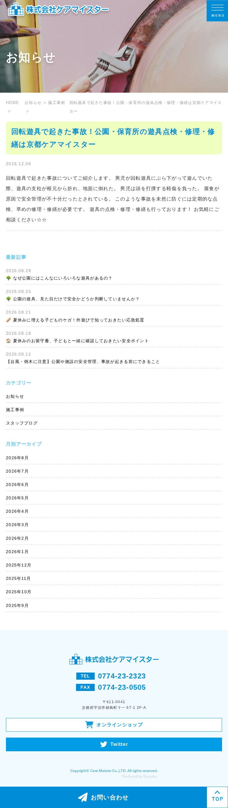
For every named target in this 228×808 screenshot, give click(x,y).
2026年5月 (17, 497)
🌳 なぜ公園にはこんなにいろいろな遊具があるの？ (59, 278)
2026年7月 (17, 471)
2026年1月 (17, 551)
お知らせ (33, 102)
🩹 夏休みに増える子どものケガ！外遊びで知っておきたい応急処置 (75, 320)
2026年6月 (17, 484)
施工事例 (15, 409)
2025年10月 (18, 591)
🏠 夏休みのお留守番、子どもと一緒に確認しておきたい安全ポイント (77, 340)
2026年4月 (17, 511)
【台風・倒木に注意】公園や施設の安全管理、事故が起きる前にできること (83, 361)
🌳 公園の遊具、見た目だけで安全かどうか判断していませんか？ (73, 298)
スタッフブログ (22, 423)
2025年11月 (18, 578)
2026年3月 (17, 524)
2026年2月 (17, 538)
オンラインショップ (119, 724)
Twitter (119, 744)
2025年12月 (18, 565)
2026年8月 (17, 457)
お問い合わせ (110, 797)
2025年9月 (17, 605)
